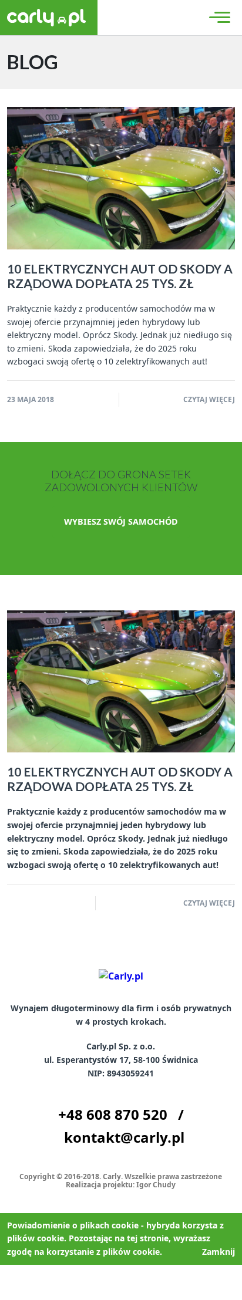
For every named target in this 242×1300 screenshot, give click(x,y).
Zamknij (218, 1251)
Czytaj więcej (209, 399)
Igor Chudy (156, 1185)
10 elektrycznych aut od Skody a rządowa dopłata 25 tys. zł (120, 276)
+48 (112, 1114)
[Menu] (218, 17)
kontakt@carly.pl (124, 1137)
